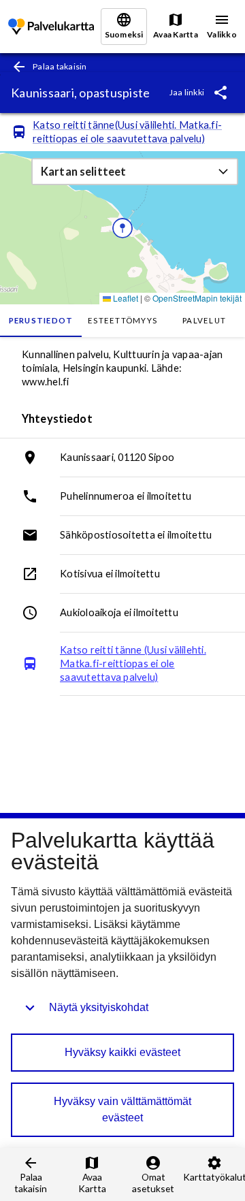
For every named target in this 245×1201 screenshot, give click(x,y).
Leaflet (124, 298)
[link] (51, 26)
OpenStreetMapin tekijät (197, 298)
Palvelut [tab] (204, 320)
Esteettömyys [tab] (122, 320)
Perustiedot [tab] (41, 320)
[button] (135, 171)
